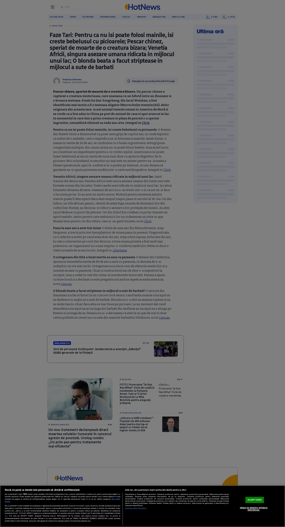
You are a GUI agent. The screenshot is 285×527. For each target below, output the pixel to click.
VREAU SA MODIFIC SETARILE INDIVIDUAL (253, 509)
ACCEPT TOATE (255, 499)
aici (6, 516)
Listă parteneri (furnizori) (135, 508)
